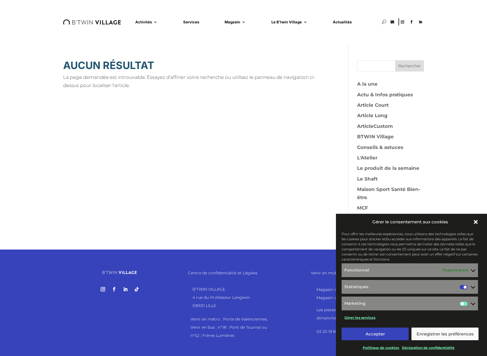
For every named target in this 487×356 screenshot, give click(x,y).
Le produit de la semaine (388, 168)
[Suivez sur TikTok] (136, 289)
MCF (362, 208)
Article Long (372, 115)
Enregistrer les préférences (445, 334)
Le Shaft (367, 179)
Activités (143, 22)
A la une (367, 84)
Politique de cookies (381, 347)
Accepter (375, 334)
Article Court (373, 105)
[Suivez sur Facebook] (411, 22)
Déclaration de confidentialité (428, 347)
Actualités (342, 22)
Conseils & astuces (380, 147)
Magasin (232, 22)
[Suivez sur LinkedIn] (420, 22)
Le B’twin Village (286, 22)
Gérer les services (359, 317)
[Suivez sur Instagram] (402, 22)
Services (191, 22)
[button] (476, 222)
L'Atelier (367, 158)
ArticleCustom (375, 126)
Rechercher (409, 65)
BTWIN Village (375, 136)
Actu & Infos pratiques (385, 94)
